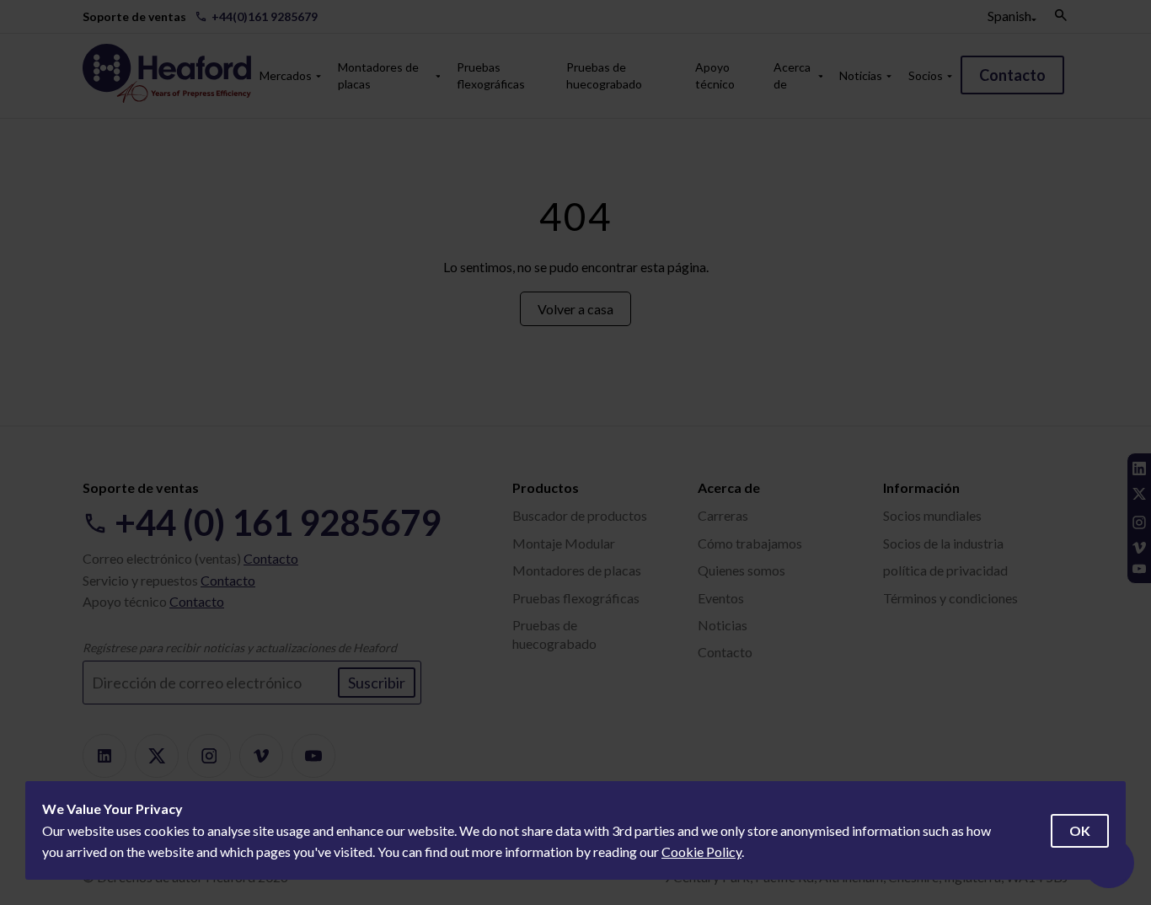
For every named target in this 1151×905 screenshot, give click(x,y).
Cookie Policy (701, 851)
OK (1079, 830)
